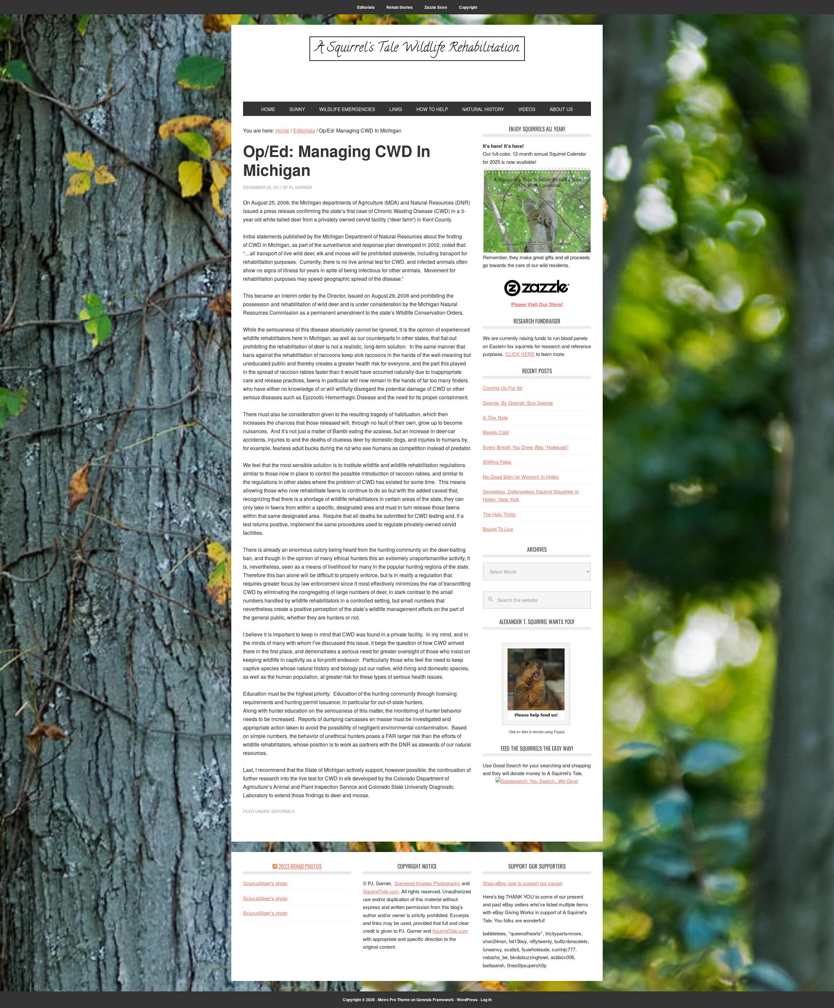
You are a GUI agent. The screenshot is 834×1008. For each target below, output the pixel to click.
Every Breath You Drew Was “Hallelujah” (526, 447)
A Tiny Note (495, 417)
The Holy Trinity (499, 514)
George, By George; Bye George (518, 402)
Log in (486, 999)
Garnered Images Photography (427, 883)
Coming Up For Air (503, 387)
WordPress (467, 999)
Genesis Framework (435, 999)
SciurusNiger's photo (265, 883)
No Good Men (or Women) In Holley (521, 476)
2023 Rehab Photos (300, 866)
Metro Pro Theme (394, 999)
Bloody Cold (496, 432)
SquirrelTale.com (381, 891)
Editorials (283, 811)
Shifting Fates (497, 461)
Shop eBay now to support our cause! (523, 883)
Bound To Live (498, 528)
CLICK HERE (520, 353)
